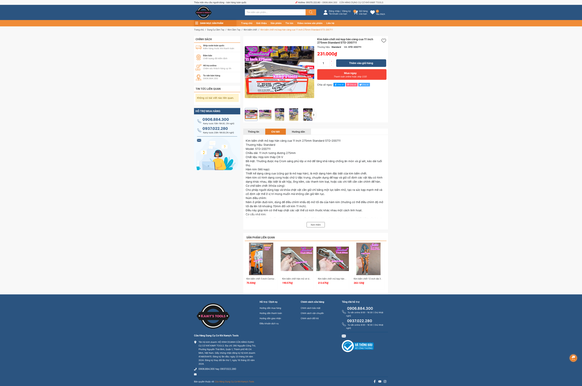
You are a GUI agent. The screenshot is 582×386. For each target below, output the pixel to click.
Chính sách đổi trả (310, 318)
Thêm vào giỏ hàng (361, 63)
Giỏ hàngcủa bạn (363, 12)
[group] (279, 72)
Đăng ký (346, 11)
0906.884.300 (329, 2)
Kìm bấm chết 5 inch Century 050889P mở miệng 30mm (274, 278)
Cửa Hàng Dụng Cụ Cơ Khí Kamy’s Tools (234, 381)
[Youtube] (379, 382)
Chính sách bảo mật (310, 308)
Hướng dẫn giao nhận (270, 318)
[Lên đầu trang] (577, 373)
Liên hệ (330, 23)
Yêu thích (380, 14)
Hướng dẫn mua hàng (270, 308)
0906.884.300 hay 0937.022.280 (217, 368)
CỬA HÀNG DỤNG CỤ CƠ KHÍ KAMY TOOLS (361, 2)
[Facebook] (374, 382)
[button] (314, 115)
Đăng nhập (334, 11)
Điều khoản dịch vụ (269, 323)
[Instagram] (384, 382)
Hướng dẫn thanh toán (271, 313)
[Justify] (310, 12)
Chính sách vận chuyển (312, 313)
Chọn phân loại (261, 248)
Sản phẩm (276, 23)
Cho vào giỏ (261, 263)
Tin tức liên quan (208, 88)
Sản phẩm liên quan (260, 237)
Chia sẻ (340, 84)
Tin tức (289, 23)
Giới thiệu (261, 23)
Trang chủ (246, 23)
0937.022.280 (215, 128)
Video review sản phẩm (310, 23)
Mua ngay (350, 75)
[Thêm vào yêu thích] (384, 41)
